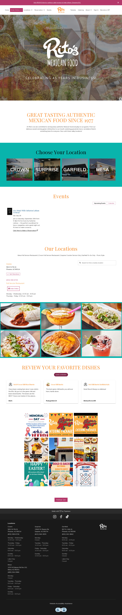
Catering (81, 10)
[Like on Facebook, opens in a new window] (61, 517)
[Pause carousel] (120, 99)
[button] (16, 10)
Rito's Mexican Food (103, 526)
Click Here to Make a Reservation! (24, 230)
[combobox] (97, 262)
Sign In (96, 10)
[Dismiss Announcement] (118, 2)
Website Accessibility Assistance (61, 603)
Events (49, 10)
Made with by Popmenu (35, 511)
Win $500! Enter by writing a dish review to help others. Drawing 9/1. (57, 3)
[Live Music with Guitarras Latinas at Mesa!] (23, 216)
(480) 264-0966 (13, 572)
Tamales (73, 10)
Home (7, 10)
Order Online (14, 288)
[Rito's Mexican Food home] (61, 10)
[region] (84, 278)
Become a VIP (105, 10)
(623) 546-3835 (40, 534)
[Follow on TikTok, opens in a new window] (67, 517)
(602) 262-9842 (67, 534)
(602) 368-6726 (13, 534)
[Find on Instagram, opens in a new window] (54, 517)
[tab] (100, 203)
